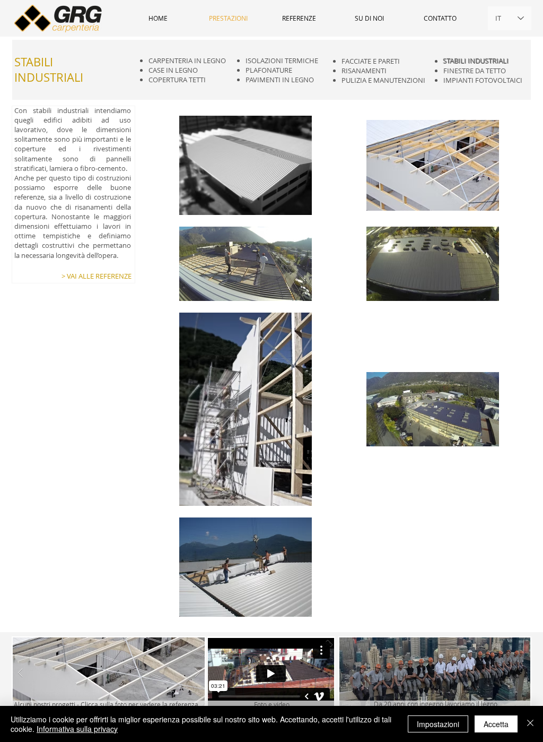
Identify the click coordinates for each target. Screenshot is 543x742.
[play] (180, 645)
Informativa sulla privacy (77, 728)
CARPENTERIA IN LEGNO (187, 60)
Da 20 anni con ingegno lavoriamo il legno (435, 704)
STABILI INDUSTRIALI (476, 61)
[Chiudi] (530, 724)
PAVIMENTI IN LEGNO (280, 79)
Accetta (496, 724)
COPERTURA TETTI (177, 79)
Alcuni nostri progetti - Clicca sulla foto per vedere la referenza (106, 704)
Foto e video (272, 704)
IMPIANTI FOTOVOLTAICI (482, 80)
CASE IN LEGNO (173, 70)
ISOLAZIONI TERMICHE (282, 60)
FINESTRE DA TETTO (474, 70)
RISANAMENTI (364, 70)
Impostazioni (438, 724)
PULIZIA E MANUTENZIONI (383, 80)
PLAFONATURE (269, 70)
